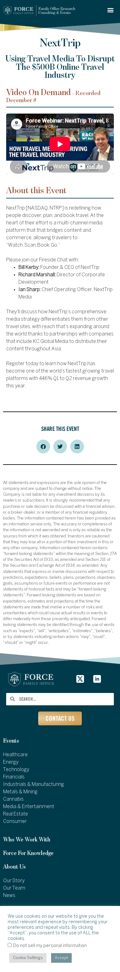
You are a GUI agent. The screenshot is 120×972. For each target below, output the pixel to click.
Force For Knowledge (28, 853)
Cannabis (13, 799)
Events (11, 741)
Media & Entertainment (28, 806)
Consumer (15, 821)
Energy (10, 762)
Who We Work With (26, 840)
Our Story (14, 880)
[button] (110, 10)
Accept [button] (61, 958)
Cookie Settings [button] (28, 958)
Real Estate (15, 814)
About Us (14, 867)
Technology (16, 769)
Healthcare (15, 755)
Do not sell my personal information (50, 946)
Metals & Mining (20, 792)
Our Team (14, 888)
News (9, 895)
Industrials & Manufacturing (33, 784)
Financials (14, 777)
